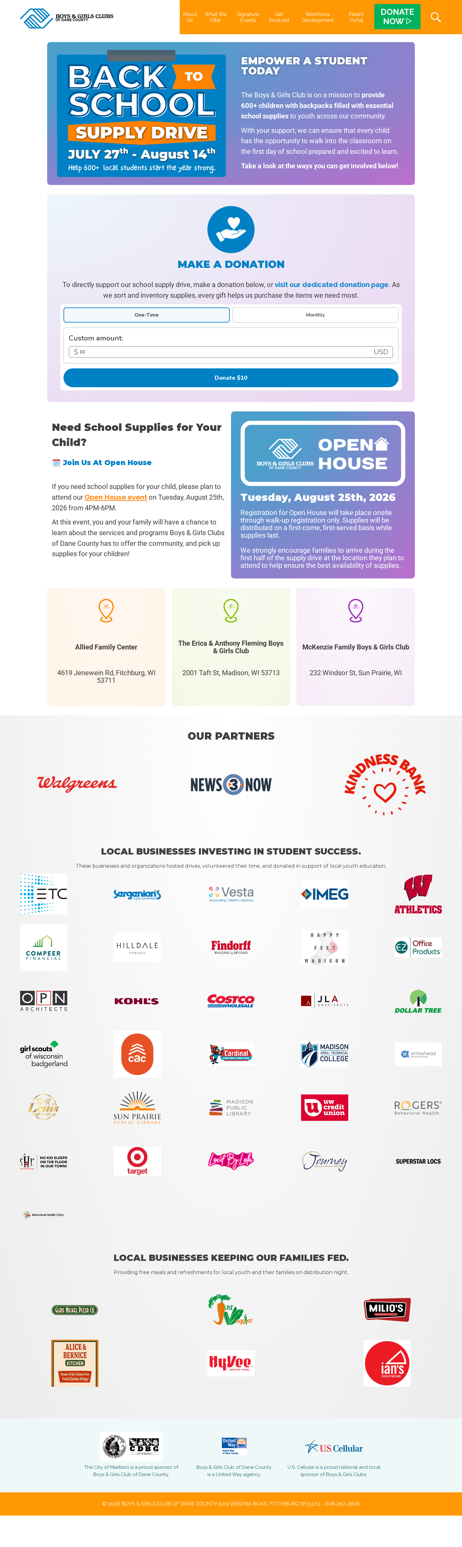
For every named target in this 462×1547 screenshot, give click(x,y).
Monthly (315, 315)
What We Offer (215, 17)
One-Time (147, 315)
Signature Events (248, 17)
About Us (190, 17)
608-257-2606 (342, 1504)
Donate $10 (231, 378)
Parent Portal (356, 17)
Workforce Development (318, 17)
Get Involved (279, 17)
